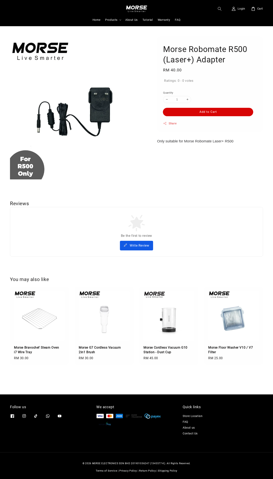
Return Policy (147, 470)
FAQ (177, 19)
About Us (131, 19)
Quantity (168, 92)
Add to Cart (208, 112)
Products (111, 19)
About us (189, 427)
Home (96, 19)
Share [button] (172, 123)
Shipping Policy (167, 470)
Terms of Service (106, 470)
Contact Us (190, 433)
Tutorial (147, 19)
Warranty (164, 19)
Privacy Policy (128, 470)
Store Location (192, 416)
